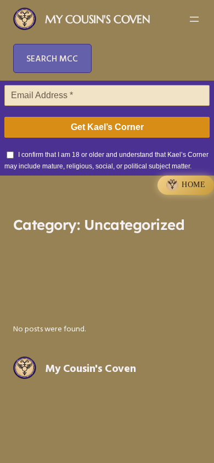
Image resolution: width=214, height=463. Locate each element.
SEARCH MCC (52, 58)
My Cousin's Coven (97, 19)
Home (193, 184)
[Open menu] (194, 19)
